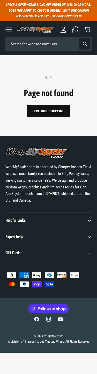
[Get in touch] (75, 30)
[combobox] (48, 44)
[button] (9, 30)
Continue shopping (48, 111)
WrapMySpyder (53, 336)
